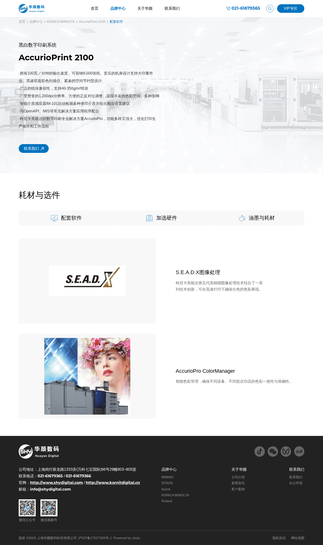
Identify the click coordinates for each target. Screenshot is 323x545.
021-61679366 (78, 476)
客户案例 (238, 489)
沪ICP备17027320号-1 (95, 538)
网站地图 (297, 538)
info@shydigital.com (50, 489)
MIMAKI (167, 477)
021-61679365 (245, 8)
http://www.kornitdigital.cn (113, 482)
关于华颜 (145, 8)
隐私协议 (279, 538)
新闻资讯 (238, 483)
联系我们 (172, 8)
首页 (94, 8)
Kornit (166, 489)
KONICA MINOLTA (61, 21)
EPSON (167, 483)
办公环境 (295, 483)
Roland (167, 501)
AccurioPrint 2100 (92, 21)
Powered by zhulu (126, 538)
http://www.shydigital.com (56, 482)
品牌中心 (118, 8)
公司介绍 (238, 477)
